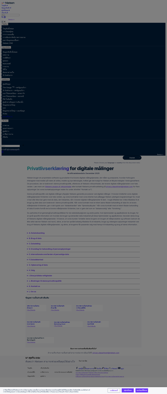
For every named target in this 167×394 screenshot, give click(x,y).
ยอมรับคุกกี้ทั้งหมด (142, 390)
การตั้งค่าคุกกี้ (114, 390)
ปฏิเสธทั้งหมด (128, 390)
